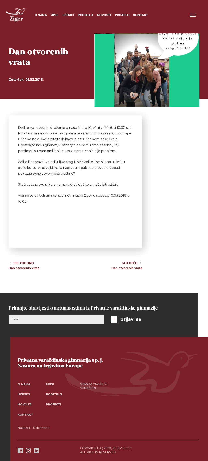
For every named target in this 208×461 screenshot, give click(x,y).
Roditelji (54, 394)
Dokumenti (41, 428)
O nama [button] (41, 15)
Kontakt (140, 15)
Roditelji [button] (85, 15)
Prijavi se (130, 319)
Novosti (104, 15)
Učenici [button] (68, 15)
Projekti (53, 404)
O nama (24, 384)
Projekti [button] (122, 15)
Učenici (24, 394)
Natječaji (24, 428)
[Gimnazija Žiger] (16, 15)
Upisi (54, 15)
